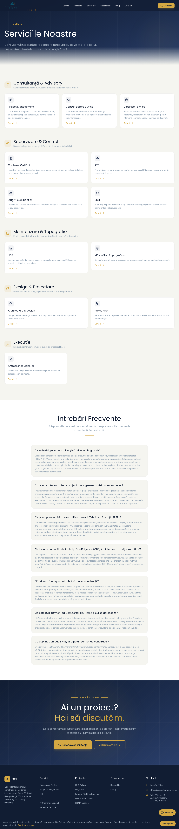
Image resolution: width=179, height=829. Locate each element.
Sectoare (91, 5)
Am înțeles (168, 823)
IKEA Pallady (80, 785)
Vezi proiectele (108, 744)
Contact (129, 5)
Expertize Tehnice (48, 807)
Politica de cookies (27, 825)
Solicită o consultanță (74, 744)
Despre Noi (105, 5)
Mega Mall (79, 789)
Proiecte (78, 5)
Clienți (113, 789)
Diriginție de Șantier (48, 785)
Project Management (49, 789)
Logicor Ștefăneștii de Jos (87, 794)
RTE (41, 794)
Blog (118, 5)
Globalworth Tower (84, 798)
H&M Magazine (82, 803)
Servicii (66, 5)
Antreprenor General (49, 803)
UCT (42, 798)
